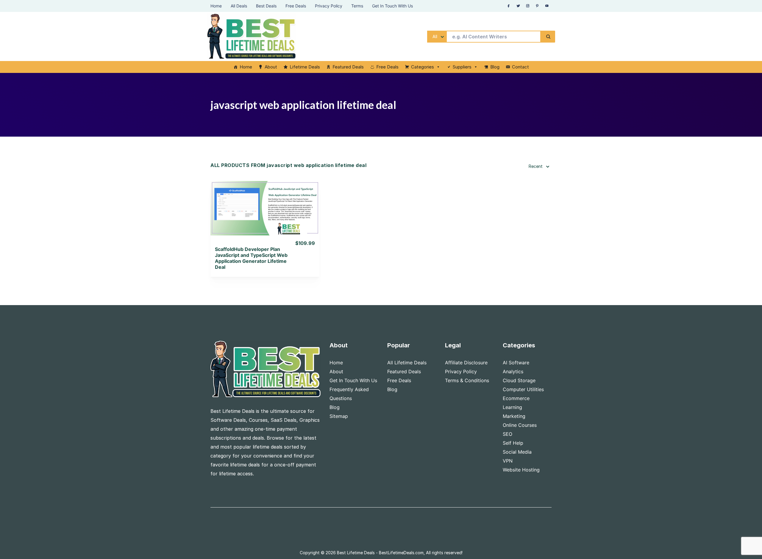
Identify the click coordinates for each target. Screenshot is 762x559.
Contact (520, 67)
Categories (422, 67)
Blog (494, 67)
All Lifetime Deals (407, 363)
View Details (265, 200)
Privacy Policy (461, 371)
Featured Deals (348, 67)
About (271, 67)
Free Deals (387, 67)
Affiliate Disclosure (466, 363)
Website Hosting (521, 470)
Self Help (513, 443)
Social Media (517, 452)
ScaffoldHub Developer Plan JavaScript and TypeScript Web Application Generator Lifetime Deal (251, 258)
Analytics (513, 371)
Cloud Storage (519, 380)
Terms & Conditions (467, 380)
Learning (512, 407)
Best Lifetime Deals (356, 552)
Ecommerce (516, 398)
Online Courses (520, 425)
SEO (507, 434)
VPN (508, 461)
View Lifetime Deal (265, 215)
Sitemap (339, 416)
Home (246, 67)
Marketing (514, 416)
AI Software (516, 363)
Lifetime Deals (305, 67)
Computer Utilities (523, 389)
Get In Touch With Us (353, 380)
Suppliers (462, 67)
